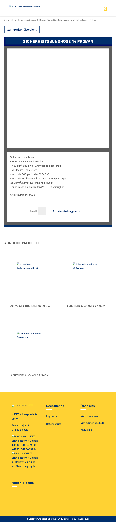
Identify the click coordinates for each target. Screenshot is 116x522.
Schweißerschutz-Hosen (58, 20)
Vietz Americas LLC (92, 423)
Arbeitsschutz (16, 20)
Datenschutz (53, 424)
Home (6, 20)
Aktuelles (86, 430)
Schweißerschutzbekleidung (35, 20)
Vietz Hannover (89, 416)
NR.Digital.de (83, 518)
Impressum (52, 417)
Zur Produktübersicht (22, 30)
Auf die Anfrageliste (66, 211)
